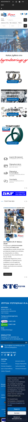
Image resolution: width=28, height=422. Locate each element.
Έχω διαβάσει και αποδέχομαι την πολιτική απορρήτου (15, 346)
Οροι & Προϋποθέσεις (6, 368)
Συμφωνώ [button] (17, 409)
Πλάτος (20, 22)
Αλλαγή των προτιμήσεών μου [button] (17, 417)
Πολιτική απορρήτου (6, 366)
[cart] (25, 14)
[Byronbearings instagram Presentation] (16, 1)
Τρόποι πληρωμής (5, 371)
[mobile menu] (2, 15)
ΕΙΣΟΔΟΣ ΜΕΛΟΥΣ (20, 361)
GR (13, 5)
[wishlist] (21, 14)
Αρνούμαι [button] (16, 413)
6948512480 (11, 321)
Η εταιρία (3, 361)
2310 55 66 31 (4, 318)
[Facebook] (13, 1)
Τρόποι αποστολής (20, 366)
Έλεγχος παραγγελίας (20, 363)
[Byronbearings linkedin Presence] (19, 1)
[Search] (25, 20)
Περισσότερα (12, 81)
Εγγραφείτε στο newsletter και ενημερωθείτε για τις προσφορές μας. (12, 338)
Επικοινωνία (4, 363)
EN (22, 1)
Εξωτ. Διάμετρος (13, 22)
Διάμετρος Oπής (5, 22)
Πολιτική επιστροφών (20, 368)
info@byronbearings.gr (6, 330)
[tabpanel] (14, 40)
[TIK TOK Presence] (15, 354)
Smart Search (2, 19)
